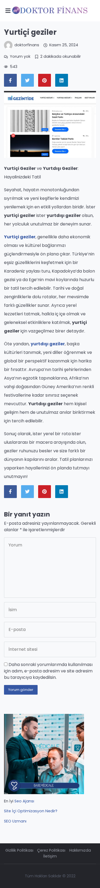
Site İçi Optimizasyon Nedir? (30, 811)
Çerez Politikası (51, 850)
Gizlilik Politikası (19, 850)
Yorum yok (20, 56)
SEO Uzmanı (15, 821)
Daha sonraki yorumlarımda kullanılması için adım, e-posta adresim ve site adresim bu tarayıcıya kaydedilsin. (48, 670)
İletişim (50, 856)
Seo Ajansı (24, 801)
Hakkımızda (80, 850)
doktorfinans (26, 45)
